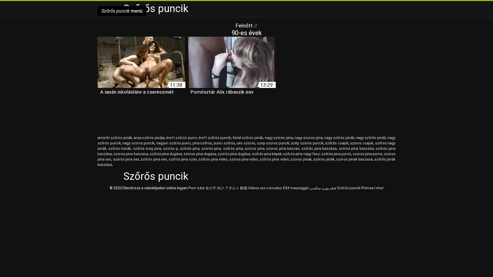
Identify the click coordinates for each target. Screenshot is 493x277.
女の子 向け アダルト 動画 (226, 188)
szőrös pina (233, 148)
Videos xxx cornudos (265, 188)
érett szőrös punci (181, 138)
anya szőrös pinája (149, 138)
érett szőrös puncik (214, 138)
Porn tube (196, 188)
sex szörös (246, 143)
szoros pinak (300, 159)
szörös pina (211, 148)
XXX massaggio (296, 188)
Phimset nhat (372, 188)
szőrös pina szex (183, 159)
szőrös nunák (119, 148)
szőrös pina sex (154, 159)
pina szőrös (202, 143)
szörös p (170, 148)
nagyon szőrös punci (173, 143)
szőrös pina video (212, 159)
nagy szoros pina (309, 138)
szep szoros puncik (273, 143)
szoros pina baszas (282, 148)
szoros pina (254, 148)
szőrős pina (190, 148)
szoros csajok (361, 143)
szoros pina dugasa (200, 154)
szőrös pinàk (323, 159)
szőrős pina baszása (319, 148)
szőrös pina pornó (336, 154)
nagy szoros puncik (138, 143)
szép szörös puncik (307, 143)
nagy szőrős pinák (371, 138)
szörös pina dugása (234, 154)
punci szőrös (224, 143)
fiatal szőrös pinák (248, 138)
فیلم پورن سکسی (323, 188)
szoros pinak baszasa (354, 159)
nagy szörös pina (279, 138)
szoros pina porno (367, 154)
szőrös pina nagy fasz (301, 154)
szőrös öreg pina (147, 148)
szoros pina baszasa (130, 154)
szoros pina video (243, 159)
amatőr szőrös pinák (115, 138)
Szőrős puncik (348, 188)
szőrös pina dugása (166, 154)
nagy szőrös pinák (339, 138)
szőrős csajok (336, 143)
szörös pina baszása (356, 148)
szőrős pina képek (267, 154)
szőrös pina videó (274, 159)
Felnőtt (245, 26)
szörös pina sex (126, 159)
